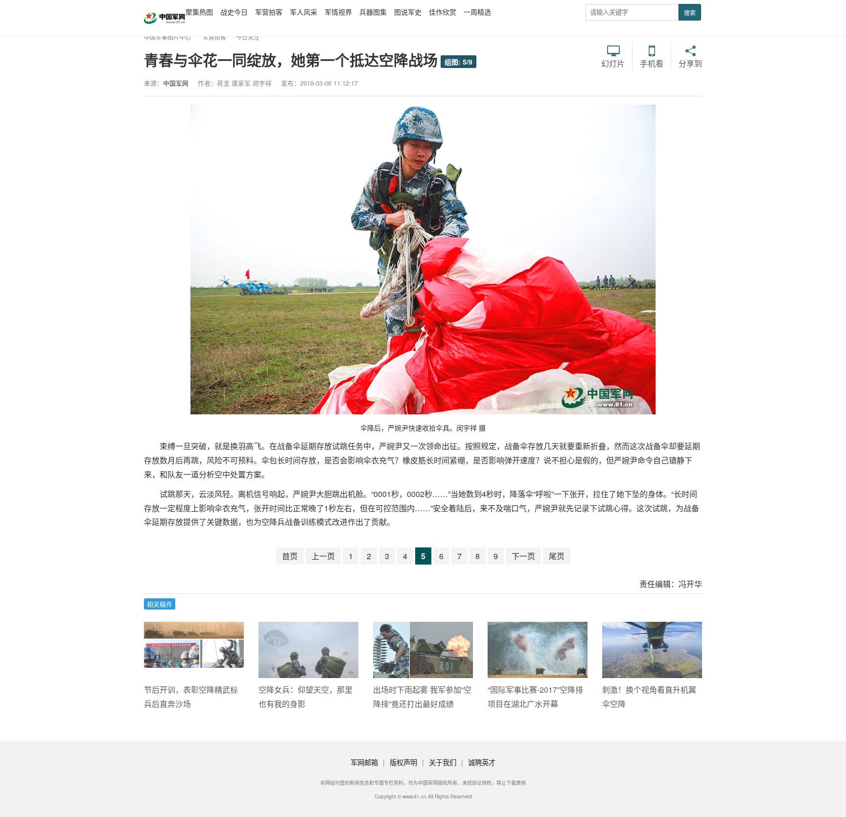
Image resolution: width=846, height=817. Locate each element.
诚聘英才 (481, 762)
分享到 (690, 63)
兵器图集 (373, 12)
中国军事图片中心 (167, 37)
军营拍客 (268, 12)
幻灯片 (613, 63)
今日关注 (247, 37)
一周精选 (477, 12)
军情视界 (338, 12)
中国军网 (175, 83)
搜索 (690, 12)
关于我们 (442, 762)
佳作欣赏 (442, 12)
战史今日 (234, 12)
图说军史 (408, 12)
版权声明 (403, 762)
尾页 (556, 556)
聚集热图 (199, 12)
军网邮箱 (364, 762)
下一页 (523, 556)
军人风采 (303, 12)
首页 (290, 556)
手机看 (651, 63)
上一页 (323, 556)
